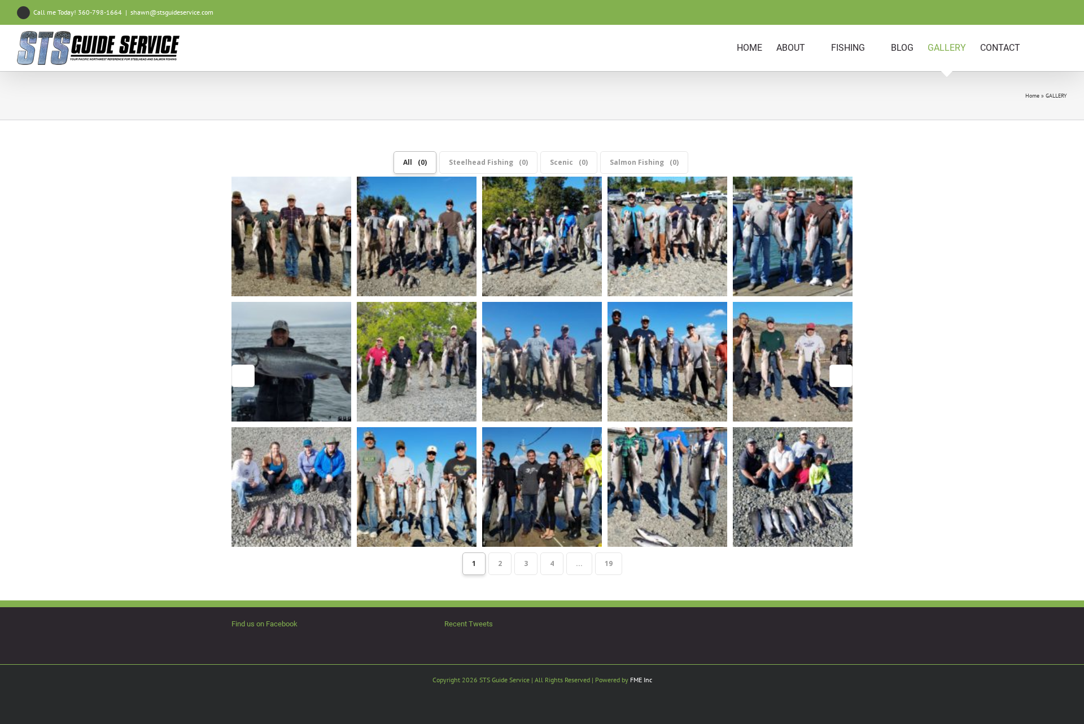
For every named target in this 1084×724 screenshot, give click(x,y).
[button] (1049, 48)
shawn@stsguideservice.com (171, 12)
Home (1032, 95)
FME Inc (641, 679)
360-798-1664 (100, 12)
